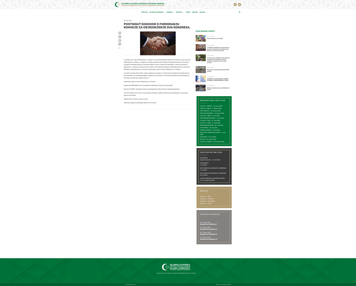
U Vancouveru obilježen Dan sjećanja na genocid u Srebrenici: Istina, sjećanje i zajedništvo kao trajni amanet (218, 60)
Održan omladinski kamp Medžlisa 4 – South (218, 88)
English (202, 12)
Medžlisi (170, 12)
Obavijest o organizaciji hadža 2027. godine (218, 70)
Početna (144, 12)
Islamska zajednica (156, 12)
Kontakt (195, 12)
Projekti (179, 12)
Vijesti (188, 12)
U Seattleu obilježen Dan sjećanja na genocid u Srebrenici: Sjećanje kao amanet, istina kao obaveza (218, 49)
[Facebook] (235, 4)
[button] (239, 12)
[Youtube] (239, 4)
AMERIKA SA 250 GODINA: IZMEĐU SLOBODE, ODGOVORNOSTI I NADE (217, 79)
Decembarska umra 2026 (215, 38)
